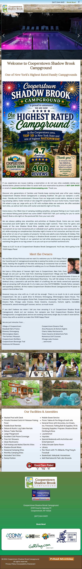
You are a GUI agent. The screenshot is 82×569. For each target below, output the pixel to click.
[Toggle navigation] (79, 8)
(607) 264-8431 (58, 2)
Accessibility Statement (26, 564)
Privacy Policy (11, 564)
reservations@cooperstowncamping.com (29, 188)
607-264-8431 (73, 186)
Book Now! (71, 2)
